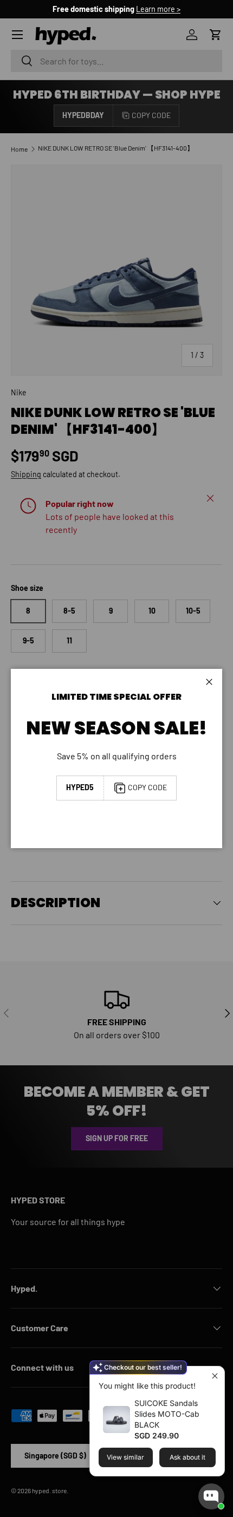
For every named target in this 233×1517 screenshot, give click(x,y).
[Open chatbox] (211, 1496)
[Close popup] (215, 1376)
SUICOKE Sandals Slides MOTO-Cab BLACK (166, 1413)
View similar (125, 1457)
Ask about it (187, 1457)
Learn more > (158, 9)
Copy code (147, 787)
